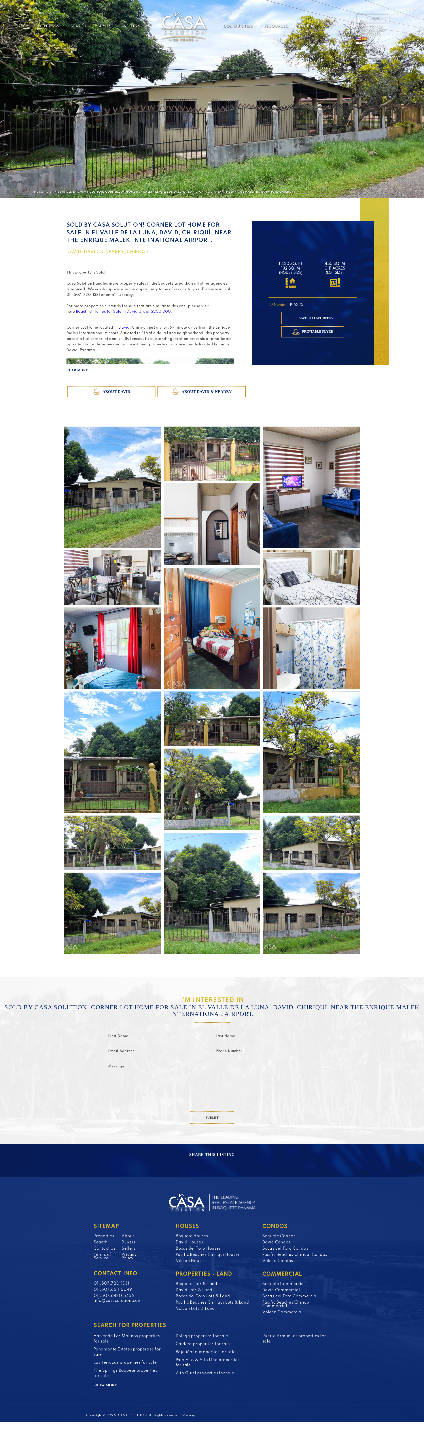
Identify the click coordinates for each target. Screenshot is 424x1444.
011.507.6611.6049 (370, 30)
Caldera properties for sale (203, 1344)
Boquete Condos (278, 1236)
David (124, 327)
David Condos (276, 1242)
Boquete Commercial (283, 1284)
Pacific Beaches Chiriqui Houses (208, 1255)
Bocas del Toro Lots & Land (203, 1296)
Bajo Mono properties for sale (206, 1352)
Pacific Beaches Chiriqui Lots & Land (212, 1302)
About (128, 1236)
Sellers (132, 26)
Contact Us (312, 26)
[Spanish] (364, 39)
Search (78, 26)
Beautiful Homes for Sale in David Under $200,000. (124, 312)
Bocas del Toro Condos (285, 1249)
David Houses (189, 1242)
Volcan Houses (191, 1261)
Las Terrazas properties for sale (125, 1363)
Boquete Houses (192, 1236)
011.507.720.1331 (369, 27)
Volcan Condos (277, 1261)
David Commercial (281, 1290)
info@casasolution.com (118, 1300)
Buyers (105, 26)
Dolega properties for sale (202, 1336)
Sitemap (188, 1415)
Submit (212, 1117)
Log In (374, 18)
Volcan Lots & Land (195, 1309)
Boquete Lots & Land (196, 1284)
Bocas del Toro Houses (198, 1249)
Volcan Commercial (282, 1312)
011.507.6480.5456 (114, 1296)
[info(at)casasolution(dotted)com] (344, 27)
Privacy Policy (129, 1256)
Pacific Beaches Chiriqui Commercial (286, 1304)
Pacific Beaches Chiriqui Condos (294, 1255)
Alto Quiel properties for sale (205, 1373)
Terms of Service (102, 1256)
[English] (358, 39)
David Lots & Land (194, 1290)
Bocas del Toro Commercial (290, 1296)
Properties (47, 26)
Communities (238, 26)
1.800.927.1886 (368, 34)
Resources (276, 26)
